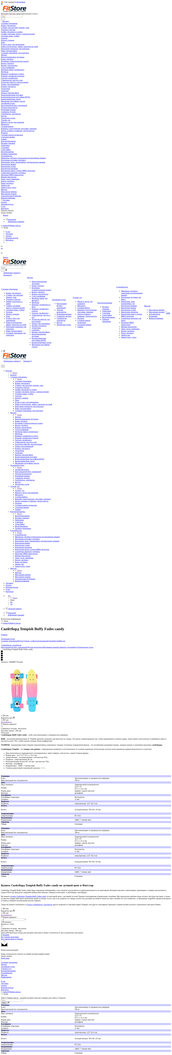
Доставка (4, 983)
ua (2, 248)
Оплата (4, 986)
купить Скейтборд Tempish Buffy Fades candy (28, 896)
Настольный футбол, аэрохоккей (14, 647)
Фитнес (18, 417)
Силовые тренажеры (23, 381)
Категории (5, 958)
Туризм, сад (19, 491)
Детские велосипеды (35, 647)
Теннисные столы (86, 647)
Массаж (18, 573)
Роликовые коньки (51, 647)
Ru (11, 602)
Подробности (6, 722)
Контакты (5, 990)
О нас (3, 981)
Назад (15, 373)
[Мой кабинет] (2, 364)
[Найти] (3, 18)
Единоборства (20, 535)
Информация (6, 977)
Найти (4, 1003)
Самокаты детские (66, 647)
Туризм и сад (6, 969)
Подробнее (21, 2)
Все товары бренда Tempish (12, 939)
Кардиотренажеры (22, 516)
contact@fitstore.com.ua (12, 226)
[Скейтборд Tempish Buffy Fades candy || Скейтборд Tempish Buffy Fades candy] (24, 713)
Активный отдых (22, 470)
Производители (7, 988)
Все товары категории (10, 937)
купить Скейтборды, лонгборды (39, 905)
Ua (11, 604)
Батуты (76, 647)
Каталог (13, 375)
